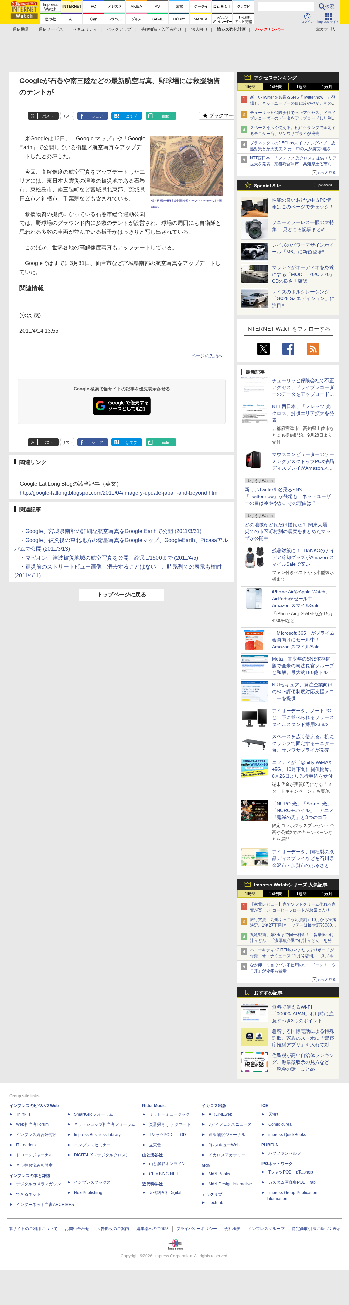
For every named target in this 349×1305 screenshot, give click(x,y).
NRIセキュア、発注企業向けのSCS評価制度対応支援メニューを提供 (303, 691)
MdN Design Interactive (230, 1184)
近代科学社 (152, 1184)
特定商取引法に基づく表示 (316, 1228)
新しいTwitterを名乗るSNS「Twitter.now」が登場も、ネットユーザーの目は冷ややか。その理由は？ (288, 496)
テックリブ (212, 1194)
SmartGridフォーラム (93, 1114)
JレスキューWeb (224, 1145)
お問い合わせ (77, 1228)
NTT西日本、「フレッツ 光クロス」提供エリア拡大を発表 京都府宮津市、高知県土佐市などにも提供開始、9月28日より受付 (293, 164)
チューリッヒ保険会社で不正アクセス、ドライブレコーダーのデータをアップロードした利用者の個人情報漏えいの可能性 (293, 118)
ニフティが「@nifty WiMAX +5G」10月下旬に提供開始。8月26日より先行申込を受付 (303, 769)
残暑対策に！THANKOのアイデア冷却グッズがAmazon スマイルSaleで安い (303, 557)
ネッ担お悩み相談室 (34, 1165)
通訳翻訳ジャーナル (227, 1134)
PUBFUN (270, 1145)
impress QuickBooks (287, 1134)
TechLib (216, 1202)
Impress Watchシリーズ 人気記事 (291, 884)
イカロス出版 (214, 1105)
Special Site (267, 185)
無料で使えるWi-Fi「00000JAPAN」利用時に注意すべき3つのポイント (303, 1013)
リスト (67, 116)
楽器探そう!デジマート (170, 1124)
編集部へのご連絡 (152, 1228)
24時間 (275, 86)
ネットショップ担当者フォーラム (104, 1124)
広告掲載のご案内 (112, 1228)
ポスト (48, 116)
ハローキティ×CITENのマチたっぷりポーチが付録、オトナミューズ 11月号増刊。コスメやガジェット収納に (293, 956)
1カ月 (327, 86)
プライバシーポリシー (196, 1228)
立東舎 (155, 1145)
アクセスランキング (275, 77)
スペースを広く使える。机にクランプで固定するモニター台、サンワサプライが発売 (303, 743)
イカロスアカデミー (227, 1155)
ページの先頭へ (207, 355)
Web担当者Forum (32, 1124)
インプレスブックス (92, 1182)
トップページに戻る (121, 594)
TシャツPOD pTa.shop (290, 1172)
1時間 (250, 86)
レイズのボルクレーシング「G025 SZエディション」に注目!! (303, 298)
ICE (264, 1105)
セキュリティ (85, 29)
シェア (97, 116)
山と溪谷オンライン (167, 1163)
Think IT (23, 1114)
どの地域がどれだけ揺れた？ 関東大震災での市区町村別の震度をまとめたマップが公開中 (288, 531)
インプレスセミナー (92, 1145)
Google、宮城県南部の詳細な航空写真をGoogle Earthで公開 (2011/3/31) (113, 531)
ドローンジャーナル (34, 1155)
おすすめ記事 (268, 992)
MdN (206, 1165)
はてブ (131, 116)
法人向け (199, 29)
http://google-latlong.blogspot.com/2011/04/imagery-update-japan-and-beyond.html (119, 493)
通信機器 (21, 29)
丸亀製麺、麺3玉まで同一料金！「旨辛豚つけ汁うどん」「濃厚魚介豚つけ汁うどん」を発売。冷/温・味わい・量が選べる (292, 940)
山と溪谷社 (152, 1155)
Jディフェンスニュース (230, 1124)
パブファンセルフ (284, 1153)
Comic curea (280, 1124)
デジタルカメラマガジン (38, 1184)
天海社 (274, 1114)
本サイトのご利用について (33, 1228)
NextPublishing (88, 1192)
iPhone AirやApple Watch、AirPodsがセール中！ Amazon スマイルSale (301, 598)
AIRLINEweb (220, 1114)
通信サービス (51, 29)
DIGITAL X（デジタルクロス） (102, 1155)
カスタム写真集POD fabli (293, 1182)
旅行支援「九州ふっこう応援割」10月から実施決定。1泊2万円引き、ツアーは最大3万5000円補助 (293, 925)
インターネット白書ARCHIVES (45, 1204)
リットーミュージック (169, 1114)
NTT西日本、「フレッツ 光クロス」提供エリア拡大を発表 (303, 413)
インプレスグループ (266, 1228)
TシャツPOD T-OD (167, 1134)
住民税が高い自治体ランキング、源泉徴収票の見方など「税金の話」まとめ (303, 1062)
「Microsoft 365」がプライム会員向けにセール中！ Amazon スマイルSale (303, 639)
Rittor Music (154, 1105)
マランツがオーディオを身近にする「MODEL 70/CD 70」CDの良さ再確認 (303, 274)
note (165, 116)
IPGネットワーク (277, 1163)
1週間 (301, 86)
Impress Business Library (97, 1134)
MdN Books (219, 1173)
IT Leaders (26, 1145)
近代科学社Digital (165, 1192)
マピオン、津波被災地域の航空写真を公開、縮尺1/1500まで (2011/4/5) (111, 558)
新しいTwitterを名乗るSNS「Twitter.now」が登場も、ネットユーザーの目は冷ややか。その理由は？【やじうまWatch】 (293, 103)
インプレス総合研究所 (36, 1134)
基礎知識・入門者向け (161, 29)
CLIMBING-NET (163, 1173)
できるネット (28, 1194)
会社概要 (232, 1228)
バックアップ (119, 29)
